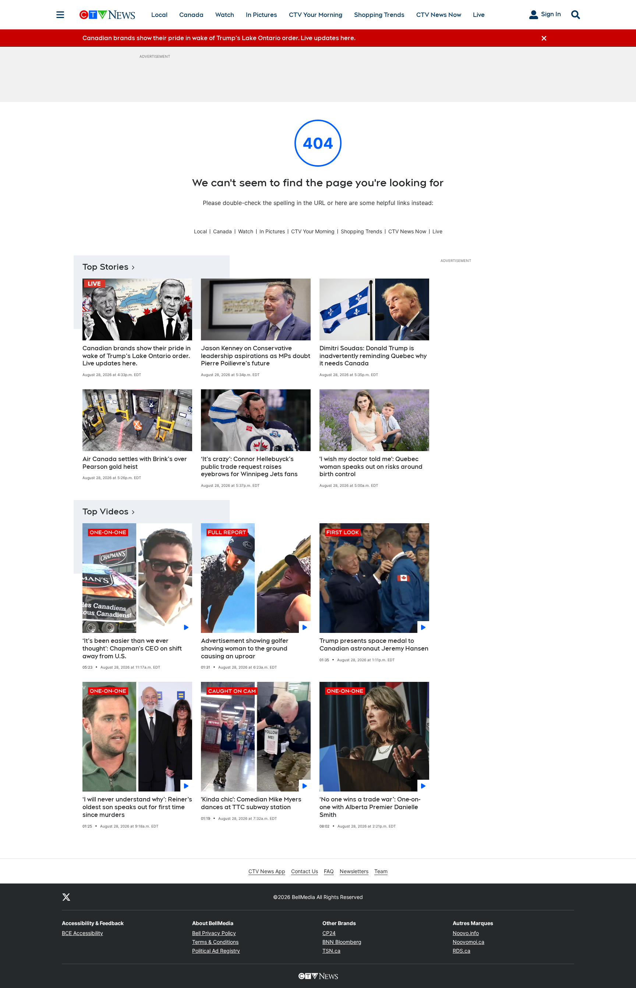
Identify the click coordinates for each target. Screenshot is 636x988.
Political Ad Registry (216, 951)
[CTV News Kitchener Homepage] (107, 14)
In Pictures (261, 14)
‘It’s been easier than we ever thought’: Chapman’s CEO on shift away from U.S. (132, 648)
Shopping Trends (379, 14)
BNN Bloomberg (341, 942)
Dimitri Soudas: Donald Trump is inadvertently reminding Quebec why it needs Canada (373, 356)
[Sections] (60, 14)
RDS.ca (461, 951)
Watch (224, 14)
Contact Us (304, 871)
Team (381, 871)
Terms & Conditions (215, 942)
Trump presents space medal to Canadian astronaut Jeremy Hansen (373, 644)
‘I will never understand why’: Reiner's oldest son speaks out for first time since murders (137, 807)
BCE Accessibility (82, 933)
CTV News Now (438, 14)
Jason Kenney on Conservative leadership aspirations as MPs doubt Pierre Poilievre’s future (255, 356)
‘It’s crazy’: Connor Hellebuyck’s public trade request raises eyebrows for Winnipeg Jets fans (249, 467)
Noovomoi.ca (468, 942)
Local (159, 14)
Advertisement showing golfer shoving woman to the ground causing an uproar (245, 648)
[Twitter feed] (66, 896)
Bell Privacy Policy (214, 933)
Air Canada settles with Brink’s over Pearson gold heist (134, 463)
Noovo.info (466, 933)
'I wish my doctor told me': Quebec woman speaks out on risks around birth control (371, 467)
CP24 (329, 933)
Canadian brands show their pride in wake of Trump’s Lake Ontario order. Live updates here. (136, 356)
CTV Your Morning (315, 14)
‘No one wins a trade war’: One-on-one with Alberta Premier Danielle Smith (369, 807)
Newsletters (354, 871)
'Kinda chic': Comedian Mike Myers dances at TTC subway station (251, 803)
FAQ (329, 871)
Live (479, 14)
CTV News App (266, 871)
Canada (191, 14)
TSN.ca (331, 951)
